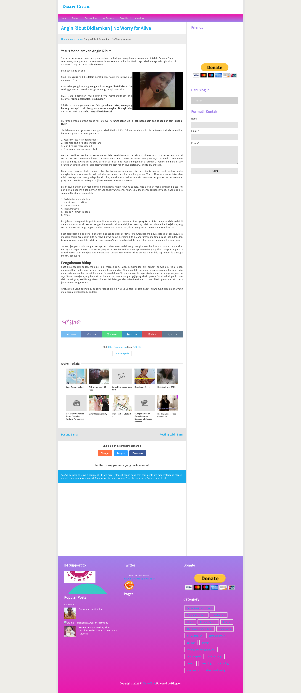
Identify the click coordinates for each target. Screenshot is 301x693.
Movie (190, 622)
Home (63, 18)
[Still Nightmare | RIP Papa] (99, 376)
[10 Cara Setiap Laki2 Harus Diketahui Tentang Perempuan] (76, 403)
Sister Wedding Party (98, 413)
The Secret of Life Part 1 (121, 415)
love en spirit (122, 353)
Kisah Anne (219, 615)
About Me (139, 18)
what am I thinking (215, 670)
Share (92, 334)
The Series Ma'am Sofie (199, 628)
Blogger (105, 453)
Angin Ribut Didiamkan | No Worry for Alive (106, 28)
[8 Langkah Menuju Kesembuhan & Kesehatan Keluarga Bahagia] (145, 403)
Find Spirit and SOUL (166, 387)
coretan (191, 642)
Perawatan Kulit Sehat (91, 609)
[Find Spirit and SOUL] (167, 376)
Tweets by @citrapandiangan (139, 578)
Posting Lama (69, 434)
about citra (225, 628)
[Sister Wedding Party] (99, 403)
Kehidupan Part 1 (142, 387)
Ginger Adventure (196, 615)
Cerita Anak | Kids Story (199, 608)
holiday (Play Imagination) (201, 649)
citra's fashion (194, 635)
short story (193, 670)
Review (227, 622)
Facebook (137, 453)
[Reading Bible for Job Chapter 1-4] (167, 403)
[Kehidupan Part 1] (145, 376)
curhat (205, 642)
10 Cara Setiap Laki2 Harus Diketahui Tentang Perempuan (75, 416)
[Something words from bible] (122, 376)
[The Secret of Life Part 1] (122, 403)
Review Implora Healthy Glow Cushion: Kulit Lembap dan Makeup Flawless (98, 630)
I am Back (69, 604)
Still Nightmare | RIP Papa (97, 388)
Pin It (153, 334)
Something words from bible (122, 388)
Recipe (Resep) (208, 622)
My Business (108, 18)
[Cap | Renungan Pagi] (76, 376)
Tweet (73, 334)
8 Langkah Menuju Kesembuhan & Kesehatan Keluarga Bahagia (143, 417)
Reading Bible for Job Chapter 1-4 (166, 415)
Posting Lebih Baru (171, 434)
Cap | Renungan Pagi (75, 387)
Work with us (91, 18)
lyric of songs (215, 656)
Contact (75, 18)
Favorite (124, 18)
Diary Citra (76, 6)
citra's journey (217, 635)
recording (206, 663)
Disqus (121, 453)
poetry (190, 663)
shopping (223, 663)
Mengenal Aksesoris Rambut (92, 622)
